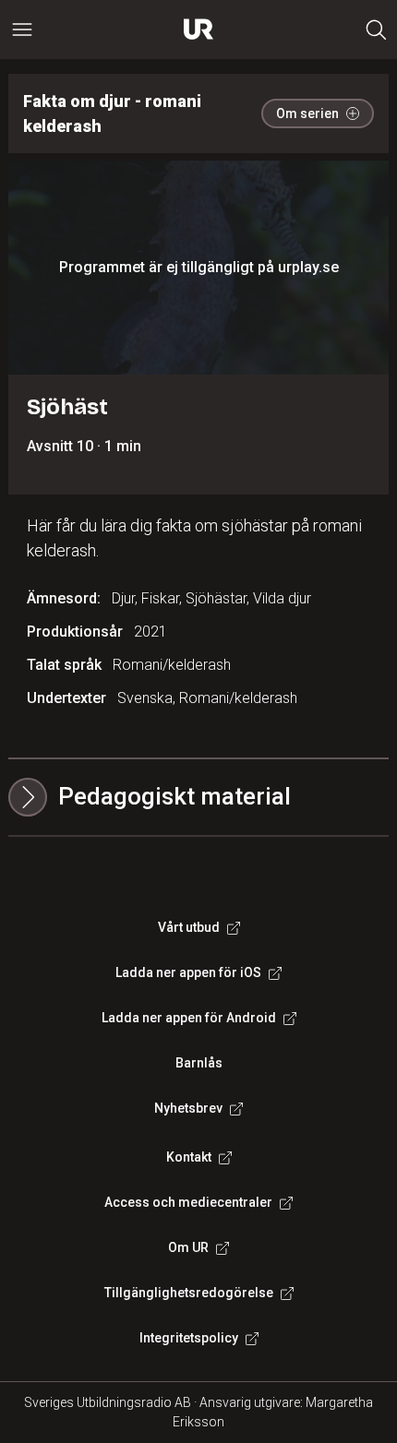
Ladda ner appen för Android (189, 1017)
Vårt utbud (189, 927)
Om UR (188, 1247)
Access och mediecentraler (188, 1202)
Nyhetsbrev (188, 1108)
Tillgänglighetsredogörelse (188, 1292)
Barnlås (199, 1062)
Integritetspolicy (188, 1337)
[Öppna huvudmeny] (22, 29)
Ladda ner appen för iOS (188, 972)
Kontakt (188, 1157)
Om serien (307, 113)
